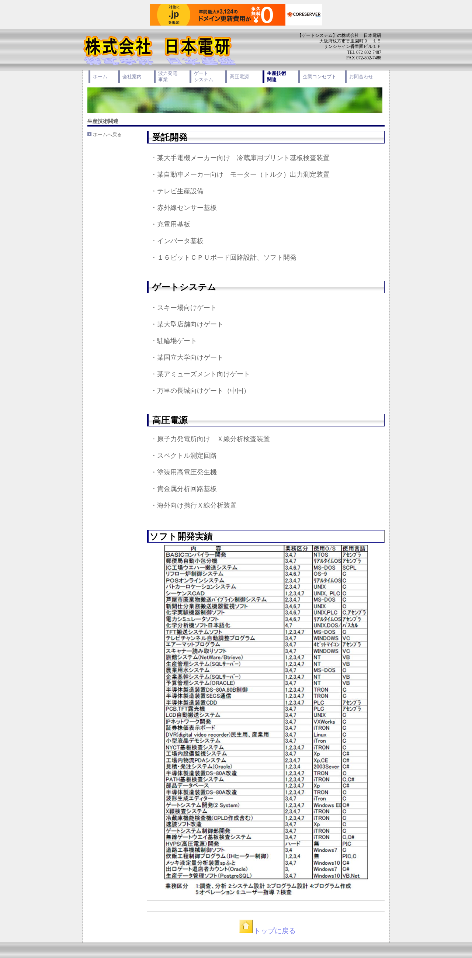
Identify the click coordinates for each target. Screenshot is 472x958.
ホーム (100, 76)
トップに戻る (275, 931)
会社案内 (132, 76)
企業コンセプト (319, 76)
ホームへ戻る (107, 134)
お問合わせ (361, 76)
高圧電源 (239, 76)
